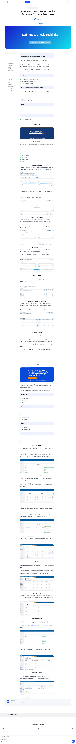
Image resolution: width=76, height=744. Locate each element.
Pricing (39, 1)
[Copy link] (29, 698)
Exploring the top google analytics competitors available (31, 339)
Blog (23, 1)
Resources (45, 1)
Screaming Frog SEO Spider (38, 625)
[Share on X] (24, 698)
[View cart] (68, 2)
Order (27, 1)
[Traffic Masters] (13, 2)
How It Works (34, 1)
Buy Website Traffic (37, 733)
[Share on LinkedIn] (27, 698)
